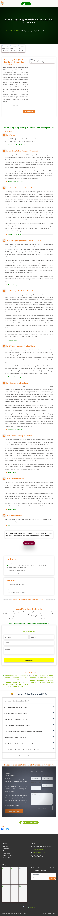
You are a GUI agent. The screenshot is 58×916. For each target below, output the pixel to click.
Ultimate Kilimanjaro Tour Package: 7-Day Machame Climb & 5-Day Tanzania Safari (15, 684)
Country (44, 782)
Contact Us (6, 848)
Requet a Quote (28, 543)
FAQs (54, 913)
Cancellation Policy (8, 850)
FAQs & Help (6, 857)
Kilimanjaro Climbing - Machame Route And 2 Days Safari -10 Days (42, 681)
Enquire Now (28, 111)
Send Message (29, 660)
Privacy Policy (6, 853)
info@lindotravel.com (39, 853)
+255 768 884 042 (38, 849)
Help (49, 913)
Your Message (35, 792)
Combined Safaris (16, 31)
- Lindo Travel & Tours (21, 913)
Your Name (34, 775)
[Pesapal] (25, 906)
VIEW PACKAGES (14, 811)
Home (8, 31)
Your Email (45, 775)
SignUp (52, 878)
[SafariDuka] (31, 907)
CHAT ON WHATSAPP (30, 822)
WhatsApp (27, 3)
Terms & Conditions (8, 855)
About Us (5, 846)
